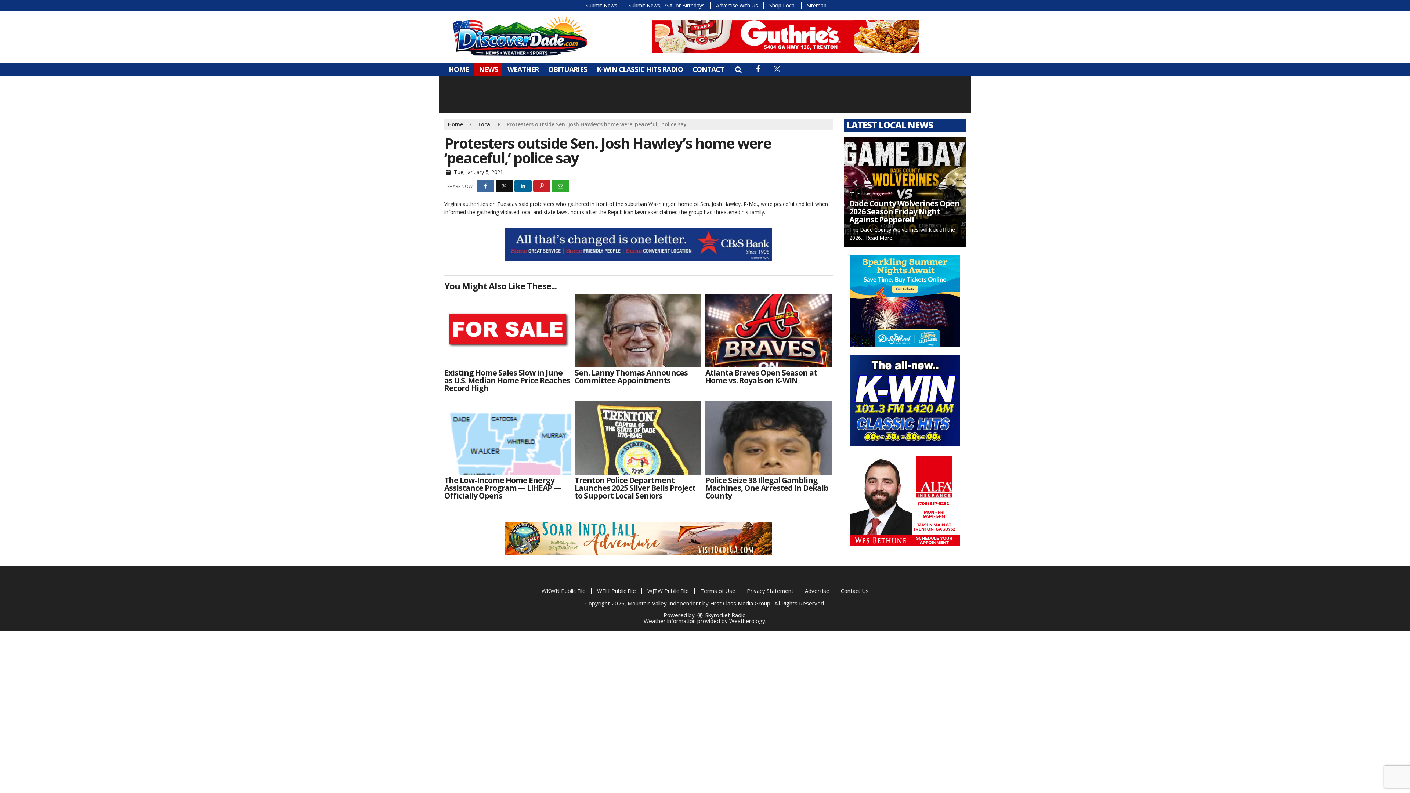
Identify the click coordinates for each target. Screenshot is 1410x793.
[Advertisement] (785, 36)
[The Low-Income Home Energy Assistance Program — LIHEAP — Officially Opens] (507, 438)
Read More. (879, 237)
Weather (523, 69)
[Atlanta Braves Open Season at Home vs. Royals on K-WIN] (768, 330)
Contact (708, 69)
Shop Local (782, 5)
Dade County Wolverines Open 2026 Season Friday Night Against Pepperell (904, 211)
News (488, 69)
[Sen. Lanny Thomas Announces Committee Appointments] (638, 330)
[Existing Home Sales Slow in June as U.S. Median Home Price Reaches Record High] (507, 330)
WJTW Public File (668, 590)
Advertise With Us (737, 5)
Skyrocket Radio (725, 615)
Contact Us (855, 590)
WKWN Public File (564, 590)
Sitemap (817, 5)
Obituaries (567, 69)
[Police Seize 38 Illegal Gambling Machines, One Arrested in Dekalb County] (768, 438)
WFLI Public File (616, 590)
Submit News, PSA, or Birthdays (667, 5)
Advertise (817, 590)
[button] (738, 69)
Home (459, 69)
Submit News (601, 5)
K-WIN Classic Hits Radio (640, 69)
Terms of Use (717, 590)
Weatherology (747, 620)
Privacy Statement (770, 590)
